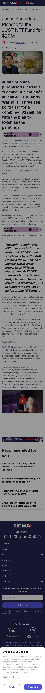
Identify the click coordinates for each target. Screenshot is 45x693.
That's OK (33, 687)
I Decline (12, 687)
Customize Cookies (11, 677)
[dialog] (22, 346)
